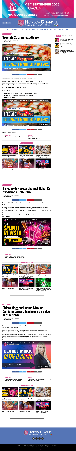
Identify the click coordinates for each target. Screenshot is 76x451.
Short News (22, 29)
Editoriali (9, 29)
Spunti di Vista (15, 29)
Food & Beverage (35, 29)
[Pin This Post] (30, 74)
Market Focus (28, 29)
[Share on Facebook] (15, 74)
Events (51, 29)
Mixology (55, 29)
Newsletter (67, 29)
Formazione (61, 29)
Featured (14, 132)
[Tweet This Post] (22, 74)
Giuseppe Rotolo (7, 41)
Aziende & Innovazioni (44, 29)
